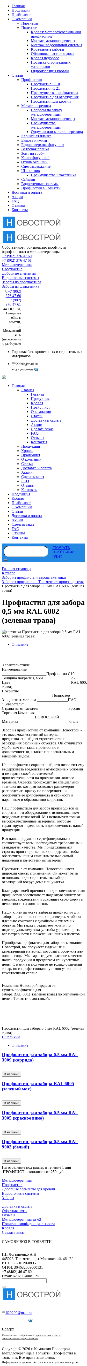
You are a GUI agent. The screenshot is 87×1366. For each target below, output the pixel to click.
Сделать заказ (13, 1232)
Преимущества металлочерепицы (46, 125)
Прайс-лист (21, 15)
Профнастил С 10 (45, 84)
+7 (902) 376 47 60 (17, 256)
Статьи (17, 75)
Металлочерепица (36, 106)
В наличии (11, 1037)
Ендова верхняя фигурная (42, 145)
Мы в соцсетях (16, 1321)
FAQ (15, 201)
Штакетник (30, 171)
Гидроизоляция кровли (50, 71)
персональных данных (48, 1335)
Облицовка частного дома (52, 54)
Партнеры (29, 23)
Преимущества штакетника (53, 175)
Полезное (29, 28)
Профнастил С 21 (45, 88)
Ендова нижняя (34, 140)
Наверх (8, 1329)
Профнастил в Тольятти (41, 188)
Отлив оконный (34, 162)
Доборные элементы (19, 273)
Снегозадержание (36, 166)
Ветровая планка (35, 149)
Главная (18, 6)
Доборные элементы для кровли (28, 1189)
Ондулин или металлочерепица (57, 132)
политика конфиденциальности (20, 1338)
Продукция (21, 10)
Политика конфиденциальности (28, 1224)
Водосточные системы (39, 184)
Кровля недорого (45, 58)
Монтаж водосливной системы (56, 45)
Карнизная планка (36, 136)
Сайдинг (28, 179)
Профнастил (31, 80)
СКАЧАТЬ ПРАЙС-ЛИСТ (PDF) (64, 552)
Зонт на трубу (32, 153)
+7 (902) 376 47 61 (17, 260)
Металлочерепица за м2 (21, 1219)
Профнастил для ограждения (55, 97)
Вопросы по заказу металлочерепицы (46, 112)
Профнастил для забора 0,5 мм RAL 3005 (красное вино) (40, 1115)
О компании (22, 19)
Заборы (8, 1198)
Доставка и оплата (27, 192)
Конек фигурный (35, 158)
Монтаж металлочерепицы (53, 41)
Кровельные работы (47, 49)
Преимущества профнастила (54, 93)
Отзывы (18, 205)
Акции (17, 197)
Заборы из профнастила (21, 282)
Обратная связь (14, 1211)
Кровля (8, 1228)
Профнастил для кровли (51, 101)
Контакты (20, 210)
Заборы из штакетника (20, 286)
